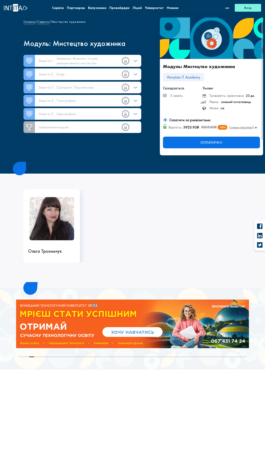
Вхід (247, 7)
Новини (172, 7)
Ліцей (137, 7)
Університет (154, 7)
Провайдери (119, 7)
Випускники (97, 7)
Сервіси (58, 7)
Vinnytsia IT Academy (183, 77)
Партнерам (76, 7)
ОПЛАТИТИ (209, 142)
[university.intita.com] (132, 323)
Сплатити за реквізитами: (190, 120)
